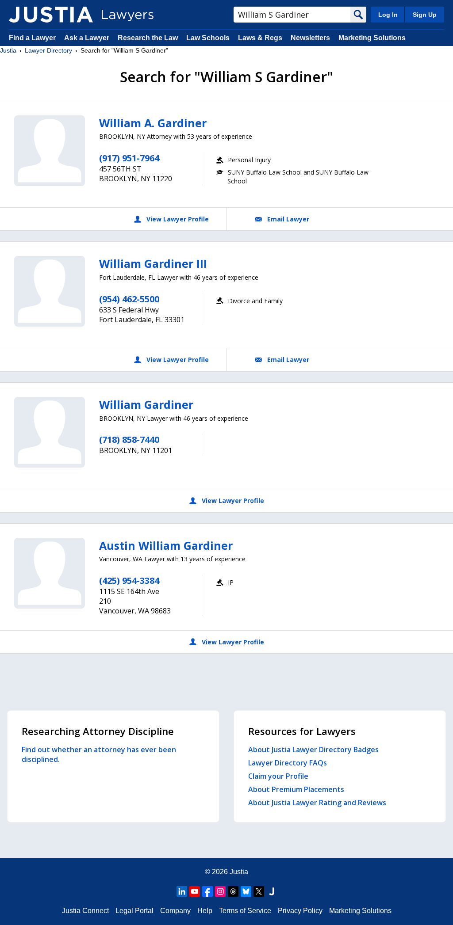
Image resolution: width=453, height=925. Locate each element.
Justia (8, 50)
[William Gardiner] (49, 432)
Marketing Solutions (372, 38)
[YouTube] (194, 891)
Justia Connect (85, 910)
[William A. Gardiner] (49, 150)
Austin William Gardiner (166, 545)
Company (175, 910)
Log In (388, 14)
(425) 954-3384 (129, 580)
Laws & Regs (260, 38)
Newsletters (310, 38)
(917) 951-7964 (129, 158)
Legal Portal (134, 910)
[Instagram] (220, 891)
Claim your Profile (278, 776)
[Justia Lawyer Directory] (51, 15)
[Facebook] (207, 891)
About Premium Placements (296, 789)
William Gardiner (146, 404)
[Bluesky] (246, 891)
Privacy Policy (300, 910)
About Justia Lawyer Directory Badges (313, 749)
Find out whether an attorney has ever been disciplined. (99, 754)
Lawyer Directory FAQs (287, 763)
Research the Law (148, 38)
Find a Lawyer (32, 38)
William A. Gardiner (153, 122)
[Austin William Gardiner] (49, 573)
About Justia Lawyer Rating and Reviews (317, 802)
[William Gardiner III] (49, 291)
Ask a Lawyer (87, 38)
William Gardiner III (153, 263)
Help (204, 910)
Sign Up (425, 14)
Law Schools (208, 38)
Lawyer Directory (48, 50)
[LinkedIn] (182, 891)
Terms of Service (245, 910)
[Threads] (233, 891)
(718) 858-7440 (129, 439)
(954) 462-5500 (129, 299)
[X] (258, 891)
